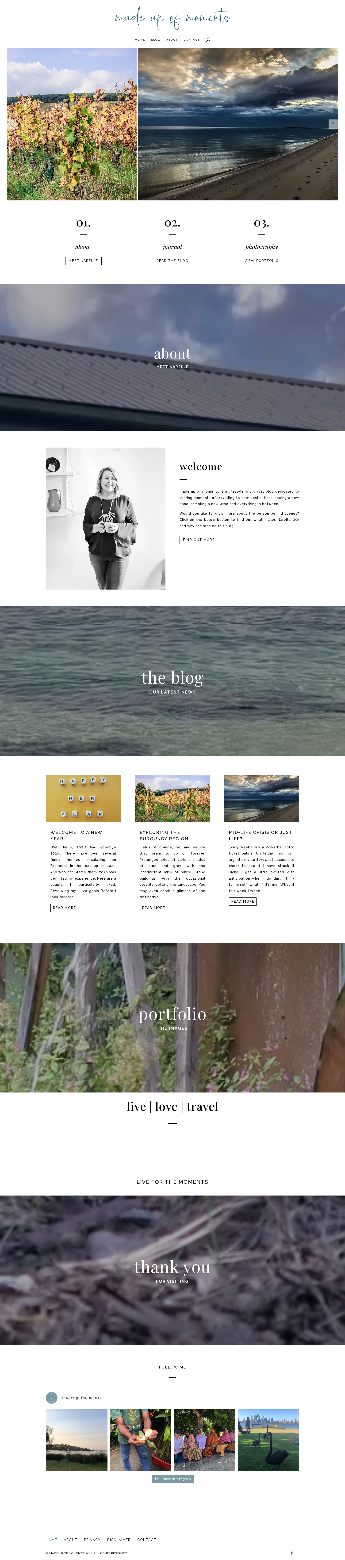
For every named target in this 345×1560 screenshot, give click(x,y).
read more (64, 908)
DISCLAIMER (119, 1540)
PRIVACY (92, 1540)
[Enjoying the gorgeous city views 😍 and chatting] (268, 1440)
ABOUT (172, 39)
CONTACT (192, 39)
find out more (199, 540)
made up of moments (131, 193)
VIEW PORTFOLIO (262, 261)
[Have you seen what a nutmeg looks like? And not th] (141, 1440)
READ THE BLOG (172, 261)
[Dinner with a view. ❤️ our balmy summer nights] (76, 1440)
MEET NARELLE (83, 261)
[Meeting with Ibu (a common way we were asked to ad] (204, 1440)
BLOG (155, 39)
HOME (140, 39)
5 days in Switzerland (137, 72)
